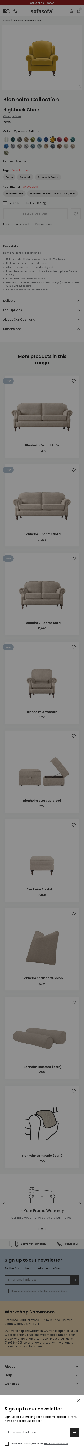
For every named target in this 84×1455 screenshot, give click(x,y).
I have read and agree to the (39, 1443)
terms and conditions (56, 1443)
